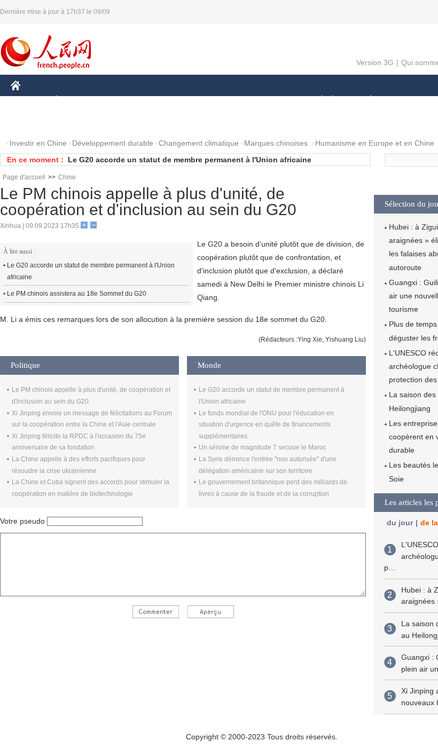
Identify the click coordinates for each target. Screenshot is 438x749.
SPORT (408, 100)
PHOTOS (79, 122)
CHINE (29, 100)
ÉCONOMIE (76, 100)
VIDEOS (123, 122)
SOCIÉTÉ (317, 100)
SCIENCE (219, 100)
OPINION (34, 122)
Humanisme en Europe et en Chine (374, 143)
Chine (67, 177)
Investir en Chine (38, 143)
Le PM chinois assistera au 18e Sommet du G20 (76, 293)
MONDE (126, 100)
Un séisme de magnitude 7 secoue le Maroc (262, 447)
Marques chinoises (276, 143)
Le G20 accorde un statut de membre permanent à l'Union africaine (189, 159)
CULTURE (268, 100)
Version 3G (375, 62)
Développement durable (112, 143)
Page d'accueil (24, 177)
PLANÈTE (365, 100)
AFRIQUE (172, 100)
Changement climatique (199, 143)
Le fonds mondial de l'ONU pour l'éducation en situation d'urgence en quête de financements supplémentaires (266, 424)
